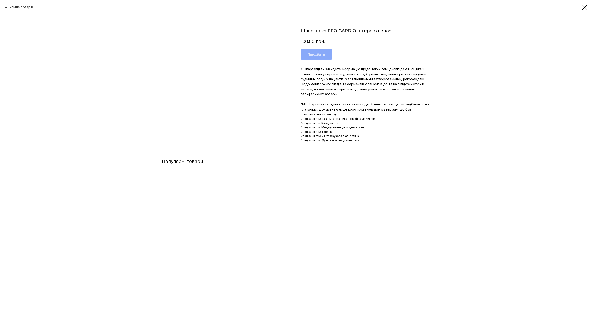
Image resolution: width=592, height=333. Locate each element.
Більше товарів (21, 7)
